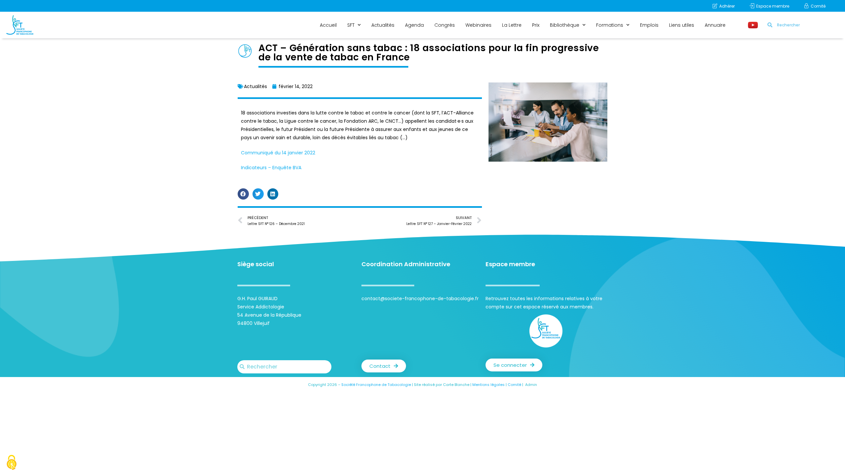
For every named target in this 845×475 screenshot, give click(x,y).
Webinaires (478, 25)
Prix (535, 25)
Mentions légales (488, 384)
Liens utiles (681, 25)
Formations (609, 25)
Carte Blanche (456, 384)
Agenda (414, 25)
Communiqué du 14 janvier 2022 (278, 152)
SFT (351, 25)
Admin (531, 384)
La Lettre (512, 25)
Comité (514, 384)
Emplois (649, 25)
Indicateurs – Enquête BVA (271, 167)
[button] (243, 194)
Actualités (382, 25)
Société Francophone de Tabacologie (376, 384)
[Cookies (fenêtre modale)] (11, 463)
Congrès (444, 25)
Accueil (328, 25)
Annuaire (715, 25)
